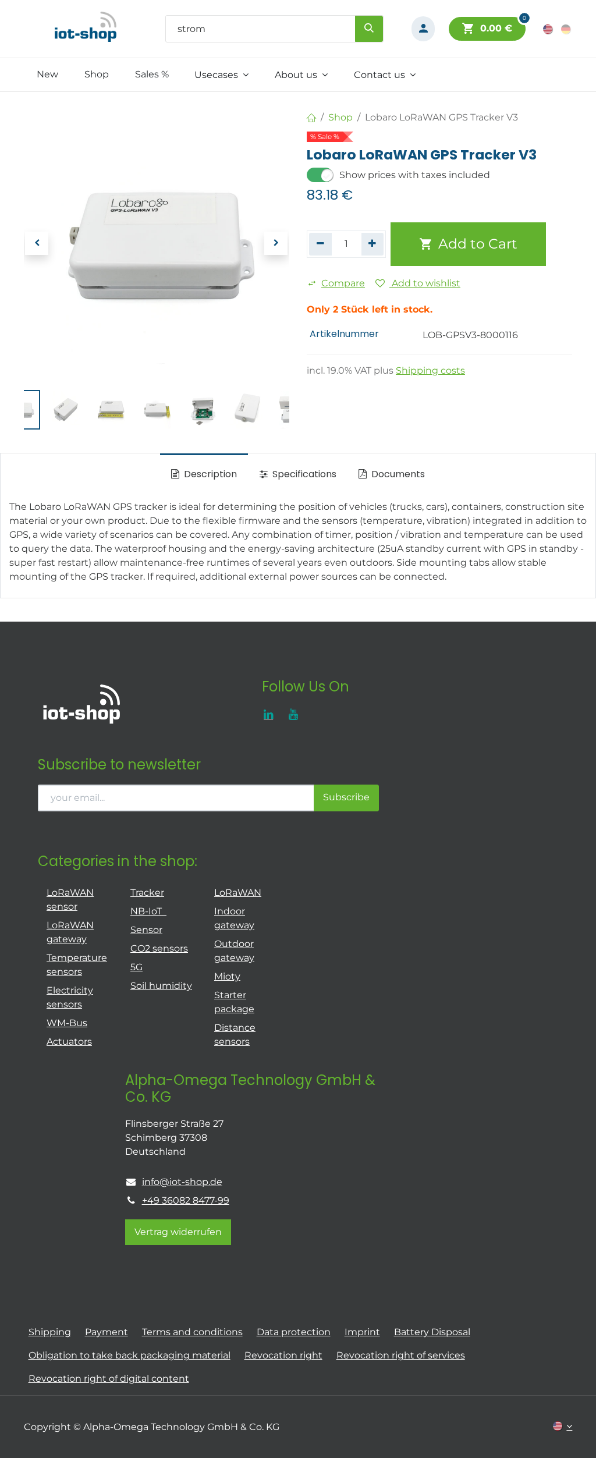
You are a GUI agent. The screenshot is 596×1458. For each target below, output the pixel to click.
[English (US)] (548, 28)
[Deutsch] (566, 28)
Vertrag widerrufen (178, 1231)
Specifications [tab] (303, 474)
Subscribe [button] (346, 797)
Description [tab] (209, 474)
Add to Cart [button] (476, 243)
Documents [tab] (397, 474)
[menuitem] (48, 74)
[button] (37, 243)
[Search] (369, 28)
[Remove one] (320, 244)
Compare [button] (343, 283)
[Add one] (372, 244)
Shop (340, 117)
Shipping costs (430, 370)
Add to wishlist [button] (424, 283)
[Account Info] (423, 28)
